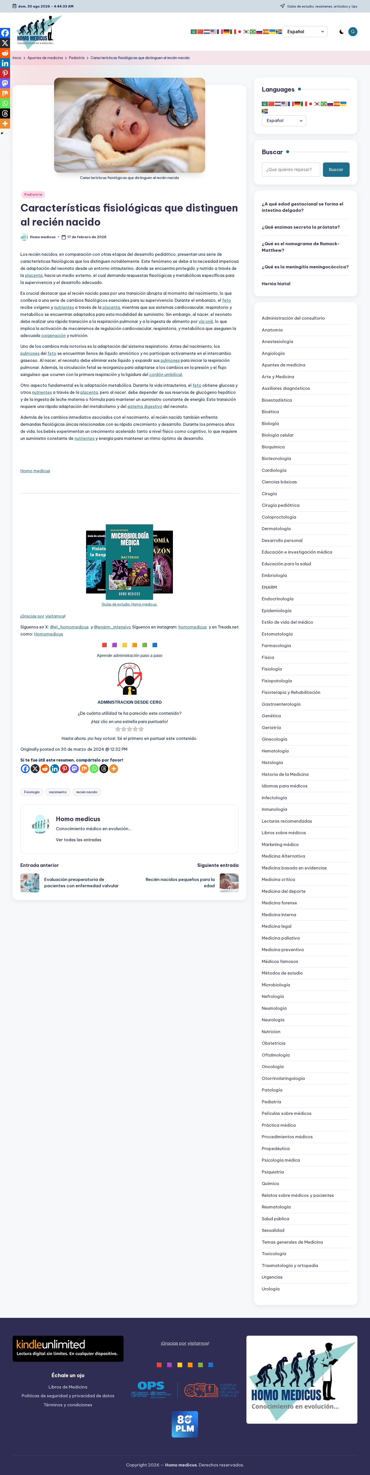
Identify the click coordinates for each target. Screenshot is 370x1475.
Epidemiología (276, 611)
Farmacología (276, 646)
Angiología (273, 353)
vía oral (206, 321)
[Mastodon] (74, 768)
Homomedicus (48, 634)
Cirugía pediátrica (281, 505)
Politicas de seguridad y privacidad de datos (68, 1396)
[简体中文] (200, 31)
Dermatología (276, 529)
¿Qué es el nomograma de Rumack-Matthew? (301, 247)
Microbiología (276, 985)
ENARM (269, 587)
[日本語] (240, 31)
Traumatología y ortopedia (290, 1266)
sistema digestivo (144, 406)
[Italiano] (233, 31)
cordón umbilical (165, 374)
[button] (78, 839)
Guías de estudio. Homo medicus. (129, 604)
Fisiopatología (277, 681)
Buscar (272, 152)
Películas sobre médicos (287, 1113)
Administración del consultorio (293, 318)
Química (270, 1184)
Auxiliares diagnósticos (286, 388)
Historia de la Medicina (285, 774)
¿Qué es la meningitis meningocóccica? (305, 267)
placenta (34, 275)
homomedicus (192, 626)
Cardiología (274, 470)
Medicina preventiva (283, 950)
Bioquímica (273, 447)
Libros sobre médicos (284, 833)
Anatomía (272, 330)
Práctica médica (279, 1125)
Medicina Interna (279, 915)
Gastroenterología (281, 704)
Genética (271, 716)
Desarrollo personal (282, 540)
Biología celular (278, 435)
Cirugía (269, 494)
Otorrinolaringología (283, 1078)
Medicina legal (276, 926)
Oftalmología (276, 1055)
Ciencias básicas (279, 482)
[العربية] (194, 31)
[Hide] (2, 133)
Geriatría (271, 728)
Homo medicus (35, 470)
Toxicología (274, 1254)
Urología (271, 1289)
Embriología (274, 575)
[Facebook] (25, 768)
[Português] (253, 31)
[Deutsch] (227, 31)
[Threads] (103, 768)
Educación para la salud (286, 564)
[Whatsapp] (94, 768)
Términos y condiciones (68, 1405)
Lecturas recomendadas (287, 821)
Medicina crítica (278, 879)
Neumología (274, 1008)
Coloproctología (279, 517)
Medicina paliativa (281, 938)
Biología (270, 424)
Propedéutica (276, 1149)
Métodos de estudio (282, 973)
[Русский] (259, 31)
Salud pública (275, 1219)
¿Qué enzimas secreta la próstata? (301, 227)
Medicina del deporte (284, 891)
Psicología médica (281, 1160)
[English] (213, 31)
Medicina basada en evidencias (294, 868)
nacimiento (58, 792)
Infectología (274, 798)
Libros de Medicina (68, 1387)
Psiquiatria (273, 1172)
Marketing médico (280, 845)
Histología (272, 763)
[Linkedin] (54, 768)
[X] (35, 768)
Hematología (275, 751)
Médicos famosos (280, 961)
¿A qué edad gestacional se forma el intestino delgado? (302, 207)
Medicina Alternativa (283, 856)
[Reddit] (45, 768)
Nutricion (271, 1032)
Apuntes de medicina (283, 365)
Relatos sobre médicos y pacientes (298, 1195)
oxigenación (53, 335)
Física (268, 657)
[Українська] (272, 31)
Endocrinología (277, 599)
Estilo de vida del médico (287, 622)
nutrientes (64, 307)
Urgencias (272, 1277)
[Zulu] (279, 31)
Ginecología (274, 739)
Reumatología (276, 1207)
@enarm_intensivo (112, 626)
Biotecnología (276, 458)
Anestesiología (277, 342)
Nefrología (273, 996)
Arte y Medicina (278, 377)
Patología (272, 1090)
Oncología (273, 1067)
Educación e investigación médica (297, 552)
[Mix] (84, 768)
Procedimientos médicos (287, 1137)
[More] (113, 768)
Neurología (273, 1020)
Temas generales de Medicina (292, 1242)
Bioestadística (277, 400)
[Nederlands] (207, 31)
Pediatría (33, 194)
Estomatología (277, 634)
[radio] (118, 730)
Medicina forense (279, 903)
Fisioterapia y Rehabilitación (291, 692)
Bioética (270, 412)
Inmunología (274, 809)
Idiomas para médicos (285, 786)
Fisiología (32, 792)
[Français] (220, 31)
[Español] (266, 31)
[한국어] (246, 31)
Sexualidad (273, 1230)
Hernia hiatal (276, 284)
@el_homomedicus (69, 626)
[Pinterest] (64, 768)
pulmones (30, 353)
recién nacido (86, 792)
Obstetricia (273, 1043)
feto (226, 300)
